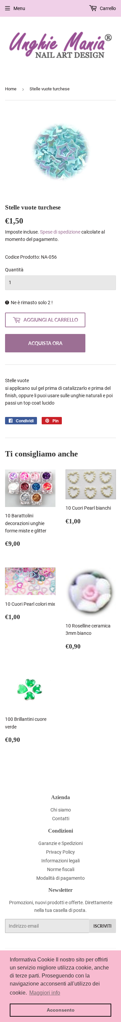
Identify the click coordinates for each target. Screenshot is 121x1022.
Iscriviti (102, 926)
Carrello (107, 8)
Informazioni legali (60, 860)
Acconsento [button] (61, 1010)
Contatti (60, 818)
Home (10, 88)
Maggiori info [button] (44, 993)
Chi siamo (60, 810)
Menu (19, 8)
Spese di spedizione (60, 232)
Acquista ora (45, 343)
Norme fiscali (60, 869)
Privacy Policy (60, 852)
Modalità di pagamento (60, 878)
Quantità (14, 269)
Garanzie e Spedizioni (60, 843)
